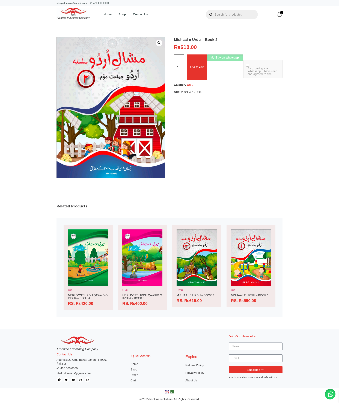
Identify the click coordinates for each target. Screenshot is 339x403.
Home (108, 14)
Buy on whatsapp (227, 57)
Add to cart (196, 67)
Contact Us (140, 14)
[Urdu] (172, 391)
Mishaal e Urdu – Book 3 (195, 295)
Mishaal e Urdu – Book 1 (250, 295)
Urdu (190, 84)
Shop (122, 14)
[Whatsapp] (87, 379)
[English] (167, 391)
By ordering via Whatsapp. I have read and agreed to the (262, 71)
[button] (159, 43)
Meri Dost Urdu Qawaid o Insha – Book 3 (142, 297)
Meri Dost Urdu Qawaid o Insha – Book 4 (88, 297)
